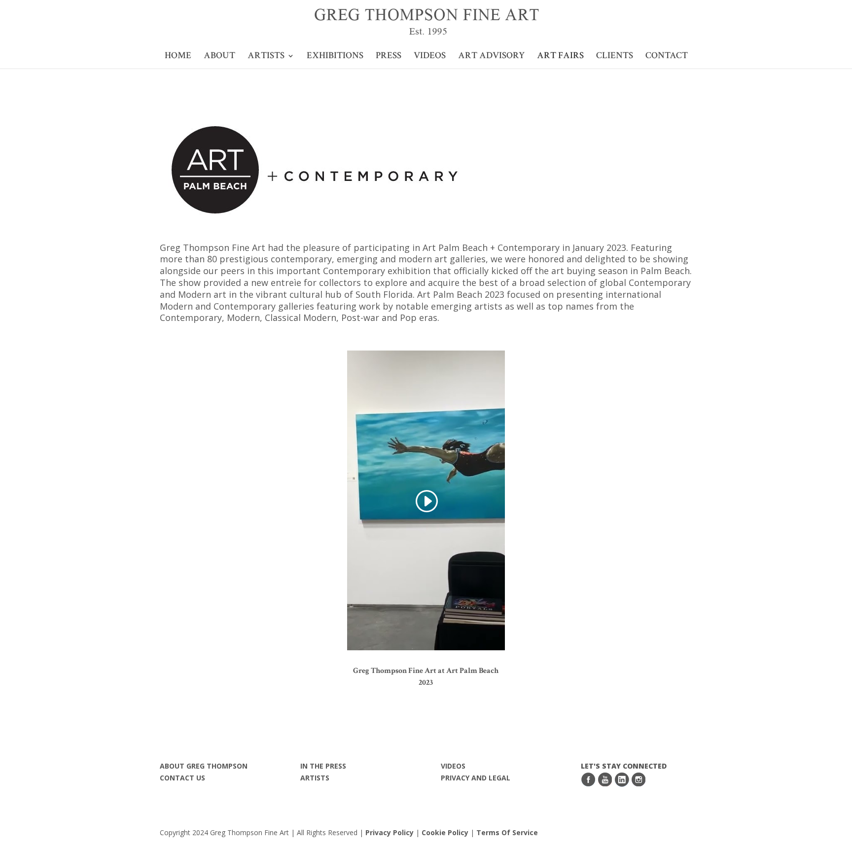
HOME (178, 57)
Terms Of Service (507, 832)
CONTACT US (182, 777)
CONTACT (666, 57)
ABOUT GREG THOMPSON (204, 766)
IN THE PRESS (323, 766)
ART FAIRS (560, 57)
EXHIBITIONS (335, 57)
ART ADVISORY (491, 57)
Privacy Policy (389, 832)
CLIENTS (614, 57)
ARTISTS (266, 57)
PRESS (388, 57)
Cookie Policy (446, 832)
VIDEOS (430, 57)
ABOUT (219, 57)
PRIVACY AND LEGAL (475, 777)
